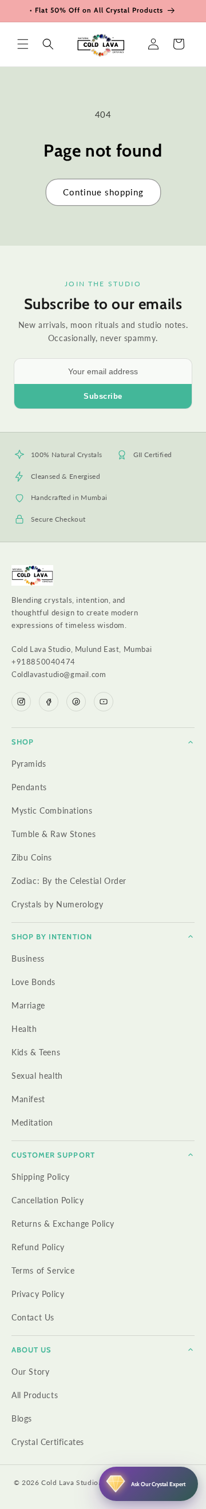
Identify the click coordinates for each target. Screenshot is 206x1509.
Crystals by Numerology (57, 904)
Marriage (28, 1005)
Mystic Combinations (51, 810)
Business (28, 958)
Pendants (29, 787)
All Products (34, 1395)
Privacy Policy (37, 1294)
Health (24, 1029)
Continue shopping (103, 192)
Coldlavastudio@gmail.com (58, 674)
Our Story (30, 1371)
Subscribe (103, 396)
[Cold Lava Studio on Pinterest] (76, 701)
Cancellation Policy (47, 1200)
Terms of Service (43, 1270)
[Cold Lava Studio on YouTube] (103, 701)
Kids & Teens (35, 1052)
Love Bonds (33, 982)
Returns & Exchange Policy (62, 1223)
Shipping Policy (40, 1177)
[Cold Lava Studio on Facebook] (48, 701)
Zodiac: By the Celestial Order (68, 881)
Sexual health (37, 1075)
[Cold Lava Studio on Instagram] (21, 701)
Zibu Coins (31, 857)
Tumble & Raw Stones (53, 834)
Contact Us (32, 1317)
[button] (22, 44)
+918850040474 (43, 661)
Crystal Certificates (47, 1442)
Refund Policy (38, 1247)
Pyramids (28, 763)
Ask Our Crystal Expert (158, 1484)
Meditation (32, 1122)
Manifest (28, 1099)
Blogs (21, 1418)
